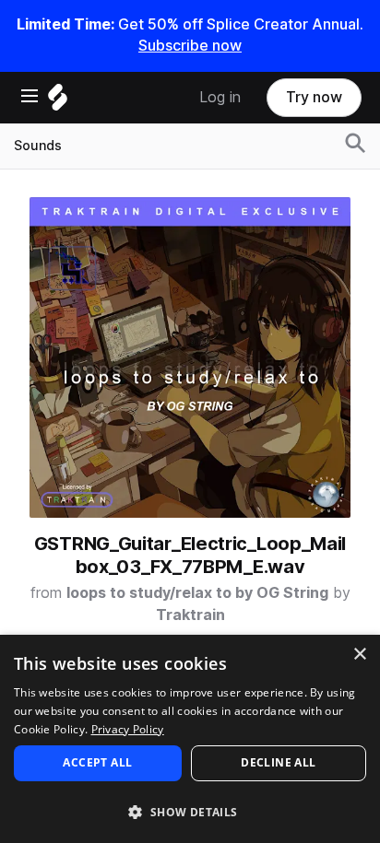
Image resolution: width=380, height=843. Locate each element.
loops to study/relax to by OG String (197, 593)
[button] (190, 811)
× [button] (359, 655)
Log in (220, 97)
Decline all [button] (278, 762)
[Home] (57, 102)
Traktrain (190, 615)
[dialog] (190, 739)
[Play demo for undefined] (190, 357)
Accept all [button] (97, 762)
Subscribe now (190, 45)
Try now (314, 97)
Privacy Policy (127, 729)
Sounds (38, 145)
